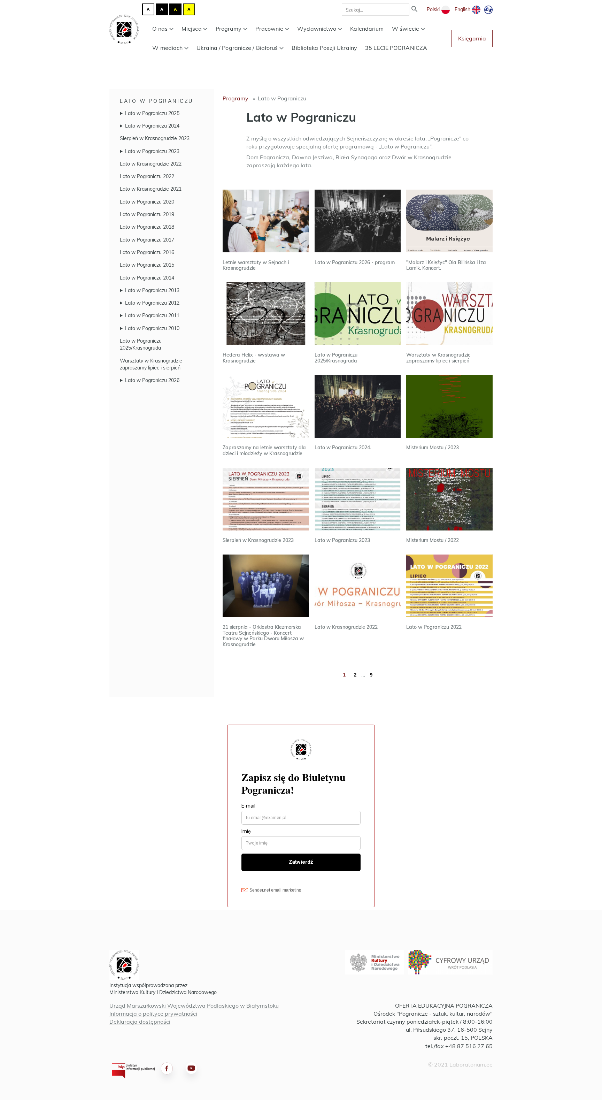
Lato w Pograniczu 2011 (152, 315)
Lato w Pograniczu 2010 (152, 328)
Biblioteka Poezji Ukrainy (324, 47)
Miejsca (192, 28)
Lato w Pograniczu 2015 (147, 265)
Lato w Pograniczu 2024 (152, 126)
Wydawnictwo (316, 28)
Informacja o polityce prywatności (153, 1013)
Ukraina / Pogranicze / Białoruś (237, 47)
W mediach (167, 47)
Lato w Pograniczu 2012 (152, 303)
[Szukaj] (414, 9)
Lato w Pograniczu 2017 (147, 240)
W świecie (405, 28)
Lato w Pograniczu (156, 101)
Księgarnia (472, 38)
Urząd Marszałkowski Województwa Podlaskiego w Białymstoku (194, 1005)
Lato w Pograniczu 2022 (147, 176)
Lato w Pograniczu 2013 (152, 290)
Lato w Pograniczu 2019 (147, 214)
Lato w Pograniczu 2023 (152, 151)
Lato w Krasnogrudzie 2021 (151, 189)
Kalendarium (367, 28)
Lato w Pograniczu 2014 (147, 278)
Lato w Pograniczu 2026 (152, 380)
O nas (160, 28)
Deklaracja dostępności (139, 1021)
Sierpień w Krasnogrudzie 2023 (155, 138)
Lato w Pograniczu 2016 (147, 252)
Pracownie (269, 28)
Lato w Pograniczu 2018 (147, 227)
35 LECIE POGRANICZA (396, 47)
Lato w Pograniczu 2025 (152, 113)
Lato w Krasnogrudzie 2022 (151, 164)
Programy (229, 28)
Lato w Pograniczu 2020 (147, 202)
